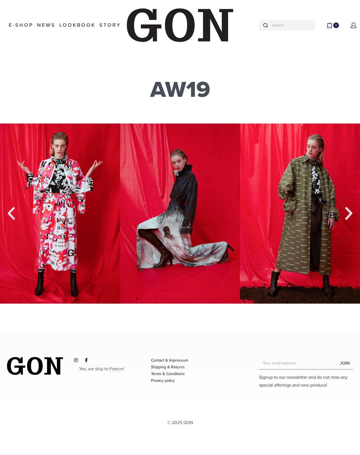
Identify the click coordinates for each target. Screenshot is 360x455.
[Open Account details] (353, 25)
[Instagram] (76, 360)
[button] (137, 299)
